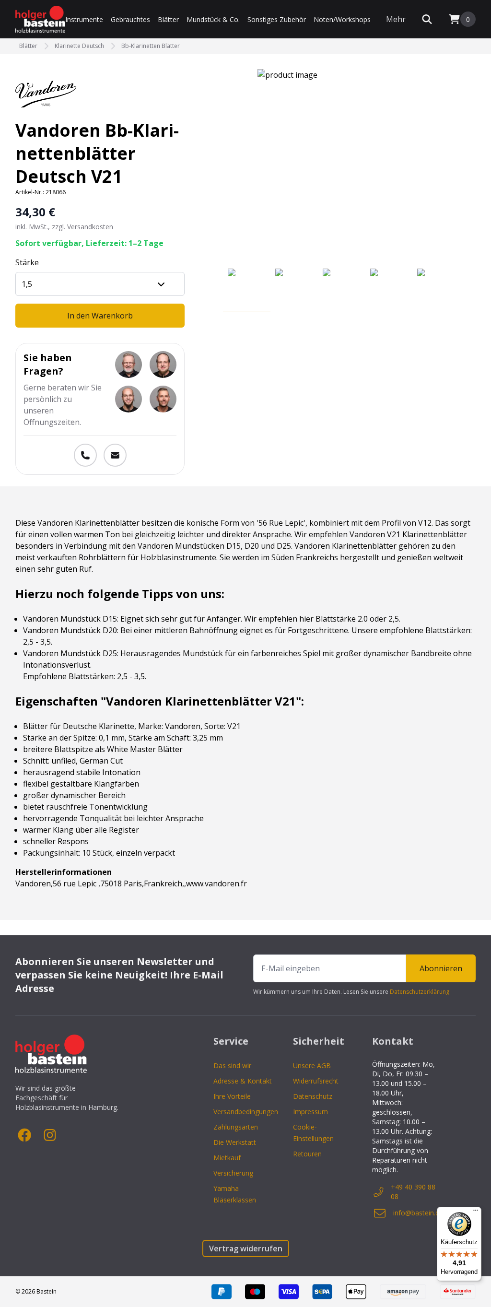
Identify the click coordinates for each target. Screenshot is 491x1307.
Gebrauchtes (130, 19)
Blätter (168, 19)
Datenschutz (312, 1096)
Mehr (396, 19)
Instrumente (84, 19)
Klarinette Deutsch (79, 46)
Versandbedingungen (245, 1111)
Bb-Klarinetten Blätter (150, 46)
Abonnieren (441, 968)
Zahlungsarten (235, 1126)
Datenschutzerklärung (419, 992)
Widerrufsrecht (316, 1080)
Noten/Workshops (342, 19)
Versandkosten (90, 226)
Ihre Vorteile (232, 1096)
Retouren (307, 1153)
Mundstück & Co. (213, 19)
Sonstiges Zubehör (276, 19)
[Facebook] (25, 1135)
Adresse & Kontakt (242, 1080)
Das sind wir (232, 1065)
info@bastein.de (418, 1212)
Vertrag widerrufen (245, 1248)
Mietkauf (227, 1157)
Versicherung (233, 1172)
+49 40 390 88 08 (413, 1191)
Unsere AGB (312, 1065)
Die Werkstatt (234, 1142)
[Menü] (475, 1212)
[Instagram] (49, 1135)
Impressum (310, 1111)
